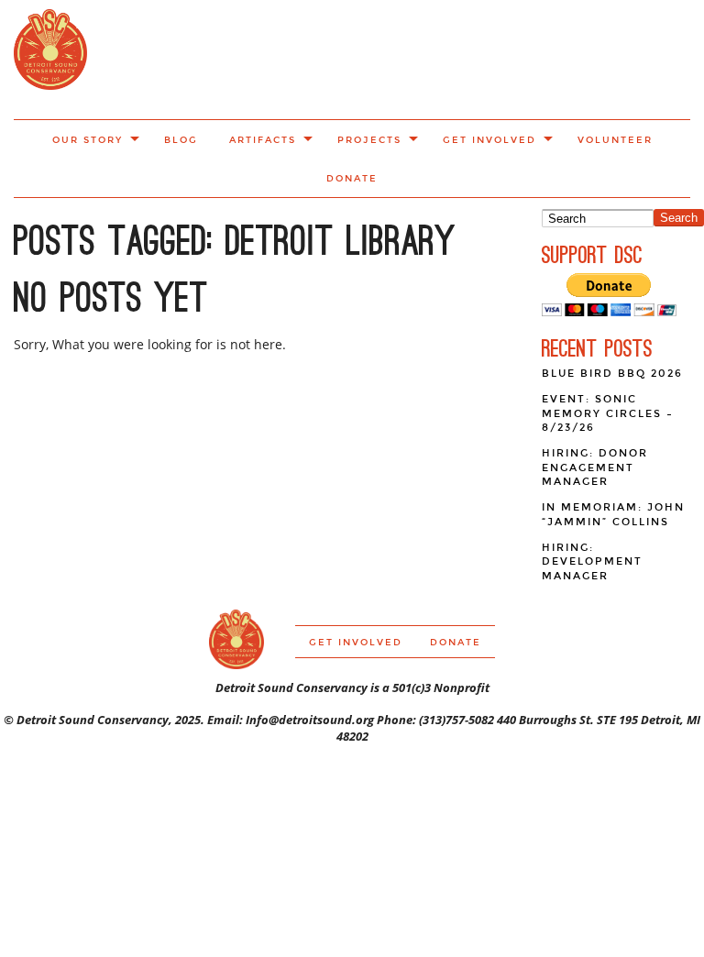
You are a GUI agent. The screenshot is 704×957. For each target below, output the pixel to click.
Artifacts (262, 140)
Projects (369, 140)
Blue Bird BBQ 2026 (612, 374)
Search (679, 218)
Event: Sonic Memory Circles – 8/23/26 (608, 413)
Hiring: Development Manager (592, 562)
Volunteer (615, 140)
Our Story (87, 140)
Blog (181, 140)
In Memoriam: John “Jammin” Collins (613, 514)
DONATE (352, 178)
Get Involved (489, 140)
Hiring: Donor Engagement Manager (595, 467)
